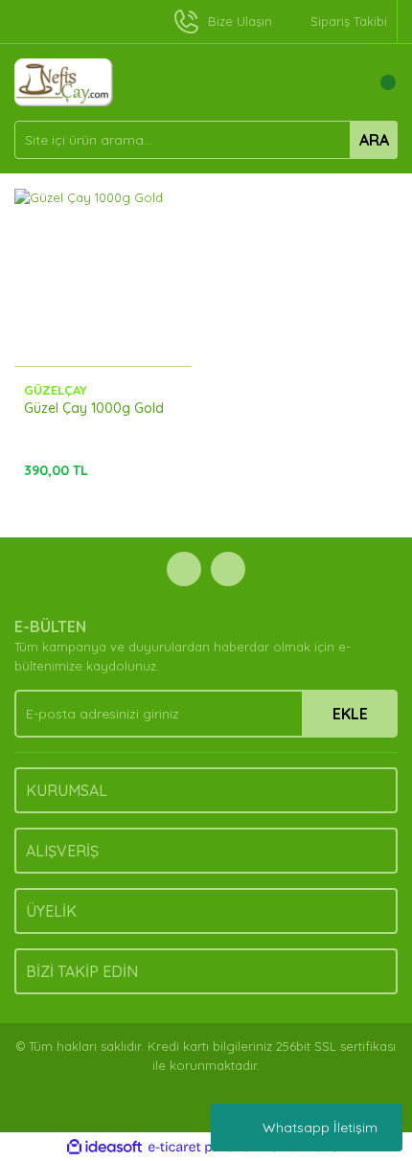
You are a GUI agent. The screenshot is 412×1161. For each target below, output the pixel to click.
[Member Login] (340, 82)
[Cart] (378, 82)
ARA (374, 139)
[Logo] (63, 80)
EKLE (350, 713)
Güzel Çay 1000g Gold (94, 408)
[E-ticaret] (204, 1147)
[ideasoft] (104, 1147)
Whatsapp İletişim (320, 1127)
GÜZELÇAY (55, 390)
